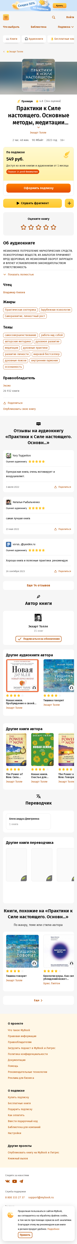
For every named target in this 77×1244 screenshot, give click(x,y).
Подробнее (53, 1229)
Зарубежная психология (55, 309)
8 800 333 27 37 (15, 1197)
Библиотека (38, 27)
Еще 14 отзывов (38, 585)
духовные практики (35, 347)
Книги (13, 38)
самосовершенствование (20, 335)
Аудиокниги (36, 38)
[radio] (24, 227)
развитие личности (17, 354)
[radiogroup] (38, 227)
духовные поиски (15, 360)
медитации (11, 347)
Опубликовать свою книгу (19, 409)
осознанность (13, 366)
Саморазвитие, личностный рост (25, 316)
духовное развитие (47, 341)
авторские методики (18, 341)
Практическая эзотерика (20, 309)
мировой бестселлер (46, 354)
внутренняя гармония (44, 360)
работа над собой (52, 335)
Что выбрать (11, 27)
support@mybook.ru (41, 1197)
